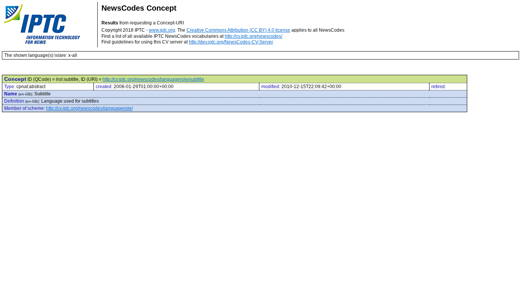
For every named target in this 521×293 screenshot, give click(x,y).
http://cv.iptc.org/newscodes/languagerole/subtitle (153, 79)
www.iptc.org (162, 30)
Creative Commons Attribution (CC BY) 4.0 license (238, 30)
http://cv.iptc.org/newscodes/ (253, 36)
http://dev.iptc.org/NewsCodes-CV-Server (231, 42)
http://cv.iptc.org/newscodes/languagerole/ (89, 108)
